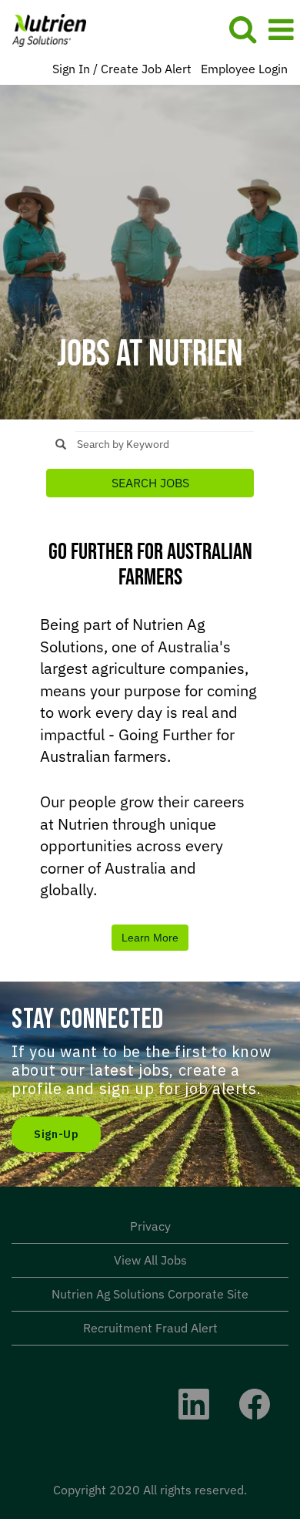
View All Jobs (150, 1260)
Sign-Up (56, 1134)
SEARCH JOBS (150, 482)
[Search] (242, 29)
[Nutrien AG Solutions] (43, 28)
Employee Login (244, 69)
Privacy (150, 1226)
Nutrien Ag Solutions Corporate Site (150, 1294)
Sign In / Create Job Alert (122, 69)
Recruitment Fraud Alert (150, 1327)
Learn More (150, 937)
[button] (281, 30)
